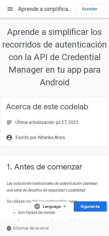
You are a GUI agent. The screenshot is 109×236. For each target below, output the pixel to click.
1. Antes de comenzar (44, 167)
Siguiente (90, 206)
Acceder (90, 9)
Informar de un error (27, 228)
